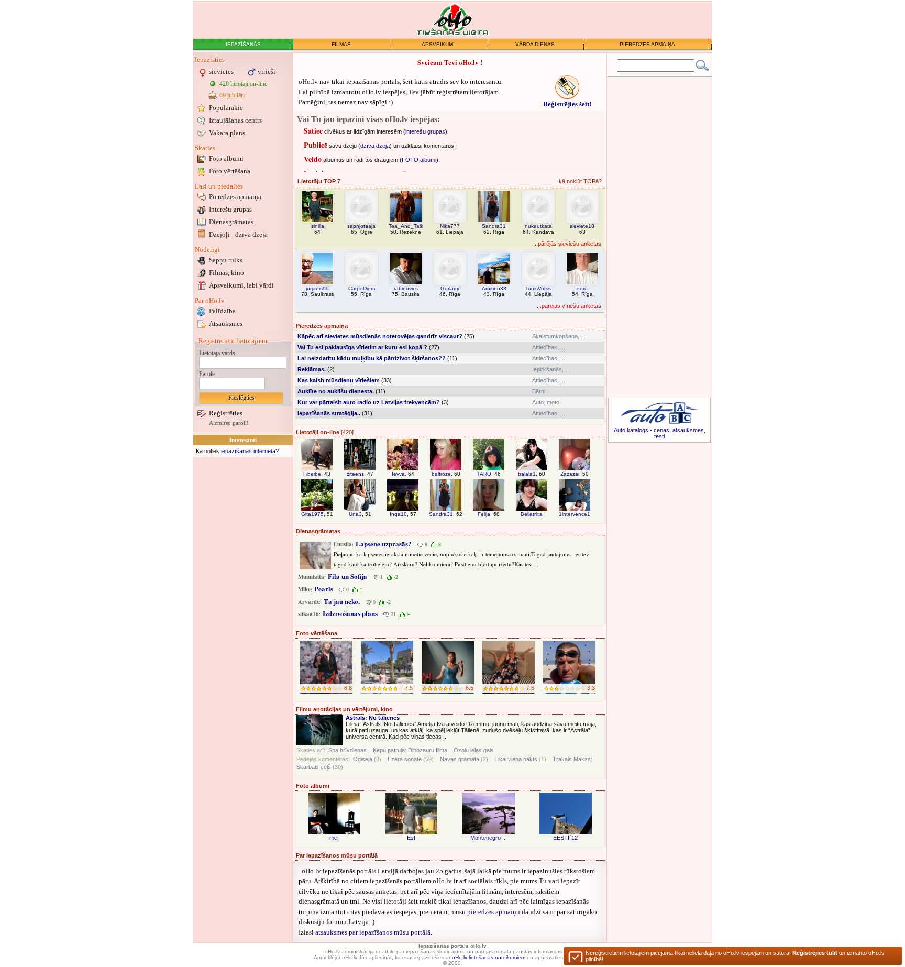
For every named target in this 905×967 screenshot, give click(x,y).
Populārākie (226, 108)
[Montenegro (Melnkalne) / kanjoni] (488, 813)
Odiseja (362, 759)
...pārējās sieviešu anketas (567, 243)
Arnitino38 (494, 288)
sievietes (221, 71)
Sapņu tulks (225, 260)
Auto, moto (545, 402)
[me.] (334, 813)
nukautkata (538, 226)
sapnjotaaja (361, 226)
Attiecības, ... (548, 347)
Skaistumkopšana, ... (559, 336)
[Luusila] (315, 555)
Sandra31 (494, 226)
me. (334, 837)
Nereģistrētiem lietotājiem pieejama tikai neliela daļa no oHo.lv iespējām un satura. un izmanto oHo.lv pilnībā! (735, 956)
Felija (484, 514)
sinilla (317, 226)
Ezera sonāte (405, 759)
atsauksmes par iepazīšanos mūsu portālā (373, 932)
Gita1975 (312, 514)
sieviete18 (582, 226)
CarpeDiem (361, 288)
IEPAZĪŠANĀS (243, 44)
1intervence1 (574, 514)
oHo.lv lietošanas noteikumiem (488, 957)
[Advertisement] (243, 616)
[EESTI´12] (565, 813)
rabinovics (406, 288)
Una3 (355, 514)
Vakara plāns (227, 133)
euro (582, 288)
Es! (411, 837)
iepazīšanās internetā (248, 451)
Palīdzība (222, 311)
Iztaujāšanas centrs (235, 120)
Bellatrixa (532, 514)
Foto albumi (226, 158)
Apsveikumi (241, 285)
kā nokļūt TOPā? (580, 181)
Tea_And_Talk (406, 226)
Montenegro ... (488, 837)
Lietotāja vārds (217, 353)
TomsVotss (538, 288)
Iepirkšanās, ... (551, 369)
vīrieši (266, 71)
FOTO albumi (419, 148)
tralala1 (527, 474)
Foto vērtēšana (229, 171)
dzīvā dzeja (375, 134)
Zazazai (569, 474)
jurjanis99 (317, 288)
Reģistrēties (225, 413)
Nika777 (450, 226)
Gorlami (449, 288)
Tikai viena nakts (515, 759)
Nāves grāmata (459, 759)
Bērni (538, 391)
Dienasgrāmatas (231, 222)
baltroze (441, 474)
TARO (484, 474)
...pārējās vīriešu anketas (569, 306)
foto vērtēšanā (396, 162)
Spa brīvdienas (347, 750)
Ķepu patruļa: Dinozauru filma (410, 750)
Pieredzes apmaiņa (235, 197)
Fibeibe (312, 474)
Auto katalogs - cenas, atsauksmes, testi (659, 433)
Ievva (398, 474)
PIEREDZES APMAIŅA (647, 44)
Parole (207, 374)
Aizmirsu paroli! (229, 423)
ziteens (355, 474)
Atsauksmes (225, 323)
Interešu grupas (230, 209)
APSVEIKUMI (438, 44)
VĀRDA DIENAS (535, 44)
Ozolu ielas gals (474, 750)
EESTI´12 (565, 837)
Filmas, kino (226, 273)
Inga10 (398, 514)
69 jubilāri (232, 95)
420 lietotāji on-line (243, 83)
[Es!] (411, 813)
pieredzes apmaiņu (493, 912)
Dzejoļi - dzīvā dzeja (238, 234)
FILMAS (341, 44)
